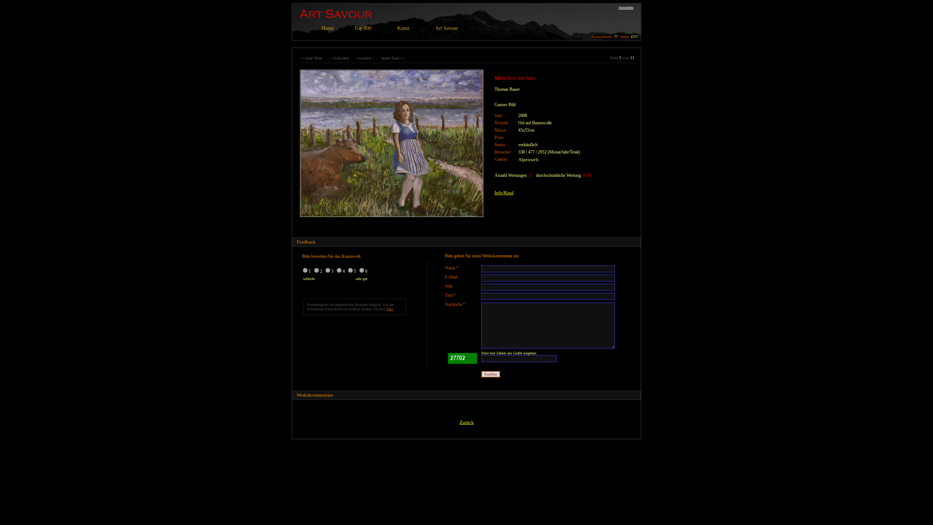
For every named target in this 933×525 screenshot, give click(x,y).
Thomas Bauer (507, 89)
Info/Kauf (504, 192)
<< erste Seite (311, 58)
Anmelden (625, 7)
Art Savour (446, 28)
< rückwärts (339, 58)
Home (327, 28)
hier (390, 309)
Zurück (467, 422)
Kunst (403, 28)
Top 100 (362, 28)
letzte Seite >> (393, 58)
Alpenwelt (528, 159)
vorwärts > (365, 58)
